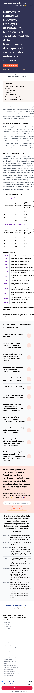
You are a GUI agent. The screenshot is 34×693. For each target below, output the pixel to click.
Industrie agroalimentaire (11, 648)
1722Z (6, 271)
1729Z (6, 276)
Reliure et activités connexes (20, 280)
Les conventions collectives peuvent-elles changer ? (13, 379)
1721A (6, 262)
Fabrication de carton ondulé (20, 262)
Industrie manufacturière (10, 656)
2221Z (6, 289)
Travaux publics (8, 642)
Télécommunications (10, 665)
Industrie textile (8, 659)
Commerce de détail (9, 634)
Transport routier (8, 675)
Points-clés (8, 92)
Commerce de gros (9, 636)
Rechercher (17, 508)
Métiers (7, 88)
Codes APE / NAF (10, 90)
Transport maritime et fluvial (11, 673)
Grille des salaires (10, 95)
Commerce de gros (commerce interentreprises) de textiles (21, 298)
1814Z (6, 280)
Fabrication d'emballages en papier (22, 268)
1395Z (6, 256)
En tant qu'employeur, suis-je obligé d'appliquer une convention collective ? (13, 430)
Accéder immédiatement (17, 688)
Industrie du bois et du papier (12, 654)
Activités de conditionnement (20, 302)
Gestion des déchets (9, 644)
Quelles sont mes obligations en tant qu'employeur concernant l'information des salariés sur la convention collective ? (14, 456)
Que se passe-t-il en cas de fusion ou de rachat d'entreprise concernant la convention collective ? (13, 407)
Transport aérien (8, 669)
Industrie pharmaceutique (11, 658)
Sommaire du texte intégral (14, 99)
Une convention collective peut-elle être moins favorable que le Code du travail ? (12, 357)
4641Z (6, 298)
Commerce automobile (10, 632)
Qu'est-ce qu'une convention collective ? (13, 335)
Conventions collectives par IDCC (14, 615)
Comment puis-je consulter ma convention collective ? (13, 396)
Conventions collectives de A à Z (13, 613)
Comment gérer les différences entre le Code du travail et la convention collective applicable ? (13, 442)
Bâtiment (6, 640)
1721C (6, 268)
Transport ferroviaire (9, 671)
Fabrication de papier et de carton (21, 259)
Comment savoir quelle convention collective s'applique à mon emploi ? (12, 345)
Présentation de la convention (14, 86)
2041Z (6, 284)
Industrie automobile (9, 650)
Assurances (7, 622)
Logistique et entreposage (11, 667)
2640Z (6, 293)
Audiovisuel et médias (10, 661)
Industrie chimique (9, 652)
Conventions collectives (13, 75)
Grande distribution (9, 638)
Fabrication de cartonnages (19, 265)
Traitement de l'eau (9, 646)
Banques (6, 624)
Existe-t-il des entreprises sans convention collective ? (13, 388)
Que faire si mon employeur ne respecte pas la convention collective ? (13, 369)
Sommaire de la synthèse (13, 97)
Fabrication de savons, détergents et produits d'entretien (22, 284)
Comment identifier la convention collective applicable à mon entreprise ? (14, 419)
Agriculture (7, 628)
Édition (5, 663)
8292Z (6, 302)
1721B (5, 265)
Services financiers (9, 626)
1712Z (5, 259)
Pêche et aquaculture (9, 630)
